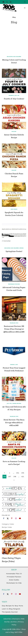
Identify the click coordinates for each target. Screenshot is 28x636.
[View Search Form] (24, 2)
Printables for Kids (14, 284)
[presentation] (14, 42)
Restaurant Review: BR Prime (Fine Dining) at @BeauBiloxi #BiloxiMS (14, 329)
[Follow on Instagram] (16, 518)
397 (9, 476)
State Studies (14, 580)
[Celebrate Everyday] (14, 494)
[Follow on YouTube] (20, 518)
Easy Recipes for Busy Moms (12, 606)
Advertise (7, 619)
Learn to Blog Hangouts (11, 609)
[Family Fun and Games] (14, 504)
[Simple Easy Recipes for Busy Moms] (14, 488)
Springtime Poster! (14, 251)
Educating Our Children (14, 56)
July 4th (17, 95)
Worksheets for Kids (14, 583)
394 (17, 473)
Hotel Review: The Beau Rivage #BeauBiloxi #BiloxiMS (14, 422)
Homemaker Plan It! (14, 574)
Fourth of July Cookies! (14, 99)
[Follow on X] (7, 518)
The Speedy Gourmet (10, 612)
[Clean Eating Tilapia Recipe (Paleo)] (14, 542)
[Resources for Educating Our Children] (14, 510)
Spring (22, 248)
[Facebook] (3, 2)
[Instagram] (10, 2)
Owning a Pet (14, 364)
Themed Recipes (16, 403)
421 (22, 476)
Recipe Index (7, 527)
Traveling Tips (14, 323)
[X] (7, 2)
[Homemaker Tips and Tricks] (14, 499)
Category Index (8, 524)
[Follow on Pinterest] (12, 518)
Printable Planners (14, 577)
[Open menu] (24, 8)
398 (14, 476)
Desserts (11, 95)
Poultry (14, 131)
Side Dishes (14, 209)
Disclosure (16, 619)
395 (22, 473)
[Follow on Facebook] (3, 518)
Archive (14, 622)
